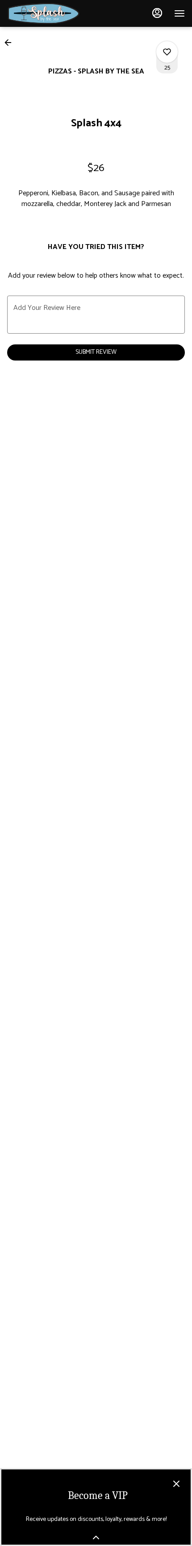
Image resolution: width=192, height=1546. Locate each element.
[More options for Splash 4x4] (167, 52)
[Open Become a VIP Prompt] (96, 1537)
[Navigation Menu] (179, 13)
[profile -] (157, 13)
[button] (10, 42)
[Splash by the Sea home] (47, 13)
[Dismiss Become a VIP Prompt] (176, 1483)
